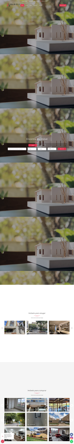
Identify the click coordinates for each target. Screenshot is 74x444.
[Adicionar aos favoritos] (24, 333)
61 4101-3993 (24, 1)
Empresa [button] (35, 5)
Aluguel (41, 145)
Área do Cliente (63, 5)
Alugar (31, 5)
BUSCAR (62, 148)
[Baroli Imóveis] (13, 4)
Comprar (26, 5)
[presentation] (2, 328)
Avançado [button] (52, 148)
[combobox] (32, 149)
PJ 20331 (45, 1)
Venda (33, 145)
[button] (6, 327)
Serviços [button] (40, 5)
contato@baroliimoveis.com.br (34, 1)
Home (22, 5)
